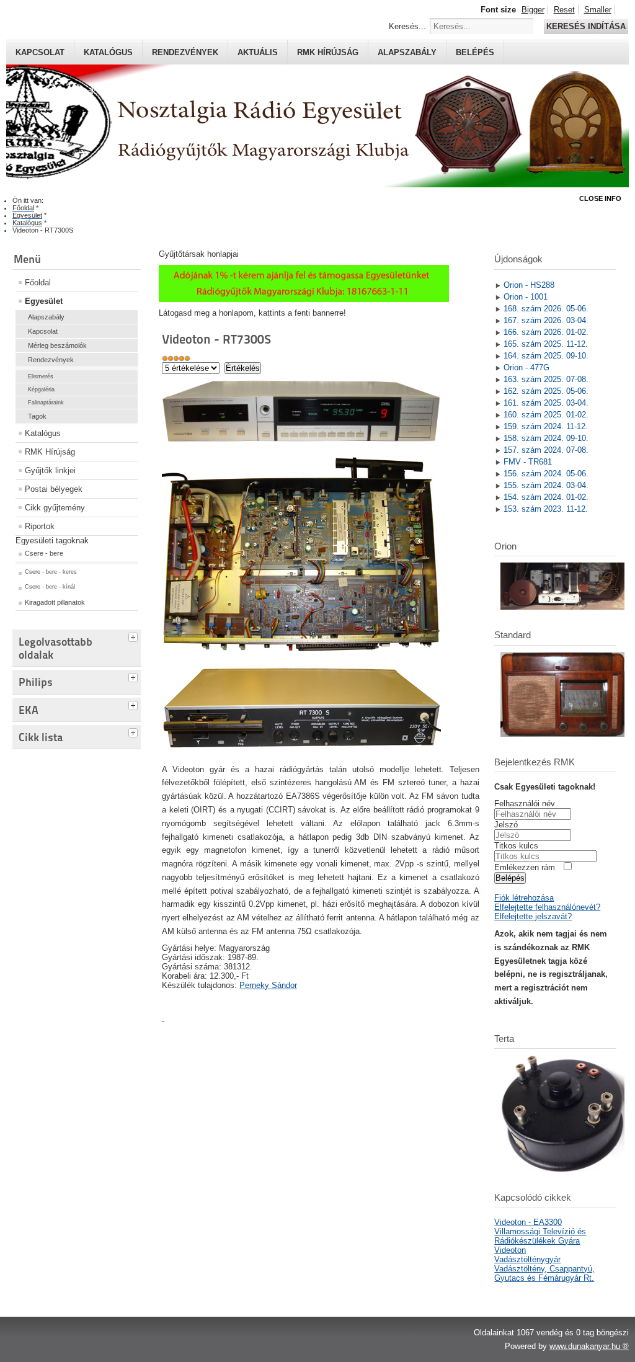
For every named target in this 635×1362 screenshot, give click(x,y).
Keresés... (407, 26)
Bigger (533, 9)
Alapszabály (407, 52)
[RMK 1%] (304, 299)
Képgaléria (41, 389)
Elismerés (40, 376)
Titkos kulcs (516, 845)
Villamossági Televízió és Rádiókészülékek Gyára (540, 1236)
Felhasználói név (524, 803)
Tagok (37, 416)
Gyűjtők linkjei (50, 470)
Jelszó (506, 824)
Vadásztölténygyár (527, 1259)
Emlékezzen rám (524, 867)
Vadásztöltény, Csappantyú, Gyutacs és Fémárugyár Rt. (544, 1273)
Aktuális (258, 52)
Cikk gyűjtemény (55, 507)
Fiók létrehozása (524, 897)
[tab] (134, 636)
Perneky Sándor (268, 985)
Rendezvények (185, 52)
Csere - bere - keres (51, 572)
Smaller (597, 9)
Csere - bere (44, 553)
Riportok (40, 526)
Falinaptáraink (46, 402)
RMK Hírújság (50, 451)
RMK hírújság (327, 52)
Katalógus (108, 52)
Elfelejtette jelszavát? (533, 916)
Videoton (510, 1250)
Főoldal (38, 282)
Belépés (475, 52)
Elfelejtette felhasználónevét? (547, 907)
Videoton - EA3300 (528, 1222)
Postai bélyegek (53, 489)
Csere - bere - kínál (50, 587)
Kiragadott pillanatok (55, 602)
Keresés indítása (586, 26)
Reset (564, 9)
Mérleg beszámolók (57, 345)
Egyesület (44, 301)
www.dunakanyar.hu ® (589, 1346)
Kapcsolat (40, 52)
